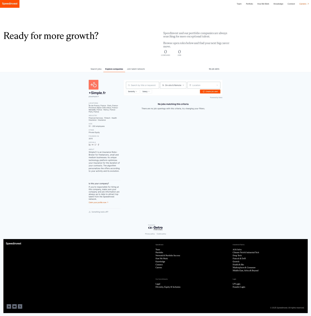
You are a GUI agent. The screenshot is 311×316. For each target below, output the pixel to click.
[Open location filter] (217, 85)
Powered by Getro (216, 97)
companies (114, 69)
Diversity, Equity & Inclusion (168, 287)
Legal (158, 284)
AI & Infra (237, 249)
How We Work (263, 4)
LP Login (236, 284)
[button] (249, 4)
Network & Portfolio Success (168, 255)
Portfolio (159, 252)
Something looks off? (100, 212)
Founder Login (239, 287)
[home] (9, 4)
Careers (159, 267)
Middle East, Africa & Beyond (245, 270)
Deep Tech (237, 255)
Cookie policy (161, 234)
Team (239, 4)
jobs (96, 69)
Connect (291, 4)
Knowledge (278, 4)
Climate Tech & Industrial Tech (246, 252)
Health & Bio (238, 264)
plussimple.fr (94, 96)
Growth (236, 261)
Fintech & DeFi (239, 258)
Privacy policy (150, 234)
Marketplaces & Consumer (244, 267)
